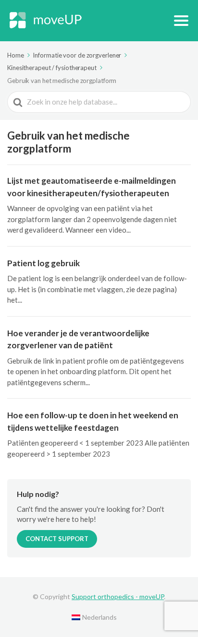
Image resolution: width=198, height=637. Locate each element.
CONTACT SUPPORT (56, 539)
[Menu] (181, 20)
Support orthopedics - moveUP (118, 596)
